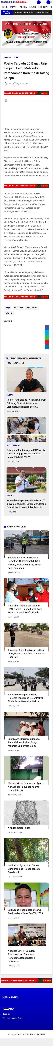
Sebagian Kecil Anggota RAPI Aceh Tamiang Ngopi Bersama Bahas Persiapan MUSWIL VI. (26, 453)
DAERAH (19, 308)
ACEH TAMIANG (13, 445)
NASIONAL (33, 308)
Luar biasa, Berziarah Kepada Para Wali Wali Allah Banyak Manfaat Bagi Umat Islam (24, 742)
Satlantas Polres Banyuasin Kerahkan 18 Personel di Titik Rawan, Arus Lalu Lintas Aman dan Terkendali (24, 562)
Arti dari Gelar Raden (19, 827)
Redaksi (6, 1014)
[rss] (29, 1002)
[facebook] (48, 327)
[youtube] (21, 1002)
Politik (32, 7)
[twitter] (48, 332)
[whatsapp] (48, 337)
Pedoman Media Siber (12, 1018)
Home (4, 7)
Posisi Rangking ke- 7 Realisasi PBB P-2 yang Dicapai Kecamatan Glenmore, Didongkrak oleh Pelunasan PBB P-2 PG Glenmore (26, 403)
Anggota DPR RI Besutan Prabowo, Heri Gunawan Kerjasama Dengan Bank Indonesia (21, 956)
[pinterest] (48, 342)
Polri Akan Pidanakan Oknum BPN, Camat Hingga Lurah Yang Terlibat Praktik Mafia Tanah (25, 609)
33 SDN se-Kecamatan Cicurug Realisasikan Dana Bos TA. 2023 (25, 911)
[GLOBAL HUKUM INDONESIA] (13, 3)
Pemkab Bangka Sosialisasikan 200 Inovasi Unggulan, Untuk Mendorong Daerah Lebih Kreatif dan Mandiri (26, 504)
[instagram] (18, 1002)
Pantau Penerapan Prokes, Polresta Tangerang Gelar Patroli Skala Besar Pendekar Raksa (25, 698)
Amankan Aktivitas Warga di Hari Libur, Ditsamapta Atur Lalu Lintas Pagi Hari (26, 653)
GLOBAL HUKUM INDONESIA (34, 1034)
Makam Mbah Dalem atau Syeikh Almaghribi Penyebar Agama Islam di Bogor (26, 787)
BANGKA (10, 496)
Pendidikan (43, 7)
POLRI (16, 57)
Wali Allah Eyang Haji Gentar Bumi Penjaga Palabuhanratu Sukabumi (24, 869)
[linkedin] (48, 347)
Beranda (7, 57)
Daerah (13, 7)
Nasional (23, 7)
